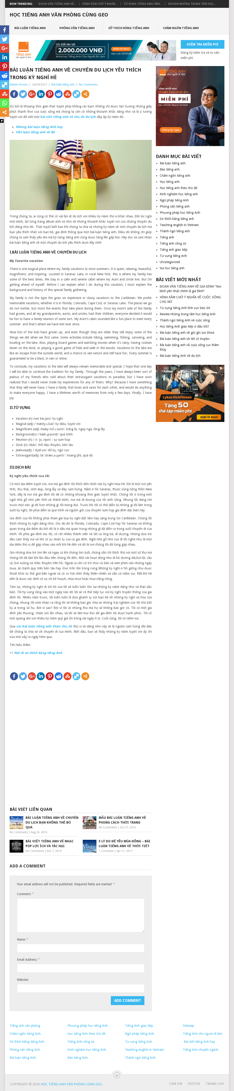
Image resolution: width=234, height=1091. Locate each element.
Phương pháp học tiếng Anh (180, 212)
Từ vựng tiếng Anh (173, 256)
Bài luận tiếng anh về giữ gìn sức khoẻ (187, 332)
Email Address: (28, 959)
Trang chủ (215, 1084)
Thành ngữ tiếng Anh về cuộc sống (185, 320)
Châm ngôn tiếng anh (181, 28)
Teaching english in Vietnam (179, 225)
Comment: (25, 894)
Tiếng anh (167, 237)
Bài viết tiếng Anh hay (199, 1041)
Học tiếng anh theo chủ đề (178, 188)
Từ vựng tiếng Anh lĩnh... (143, 3)
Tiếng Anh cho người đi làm (202, 1033)
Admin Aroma (19, 84)
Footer (194, 1084)
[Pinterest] (50, 94)
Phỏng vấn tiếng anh (77, 28)
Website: (23, 980)
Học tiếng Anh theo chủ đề (86, 1033)
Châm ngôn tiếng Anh (25, 1033)
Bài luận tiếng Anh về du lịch (180, 355)
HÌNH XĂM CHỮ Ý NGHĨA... (99, 3)
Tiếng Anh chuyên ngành (200, 1049)
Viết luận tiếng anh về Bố (35, 132)
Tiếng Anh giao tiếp (139, 1025)
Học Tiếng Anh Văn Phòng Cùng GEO (59, 14)
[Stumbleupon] (68, 94)
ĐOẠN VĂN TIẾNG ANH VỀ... (57, 3)
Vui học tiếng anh (172, 268)
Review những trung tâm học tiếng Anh (187, 314)
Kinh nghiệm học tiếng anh (179, 194)
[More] (85, 94)
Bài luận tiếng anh (30, 28)
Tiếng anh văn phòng (25, 1025)
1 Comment (106, 851)
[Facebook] (14, 94)
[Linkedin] (41, 94)
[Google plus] (32, 94)
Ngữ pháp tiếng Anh (174, 200)
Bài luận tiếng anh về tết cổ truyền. (185, 339)
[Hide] (2, 121)
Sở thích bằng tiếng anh (128, 28)
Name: (22, 939)
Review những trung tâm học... (192, 3)
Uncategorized (170, 262)
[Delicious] (76, 94)
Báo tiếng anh (170, 169)
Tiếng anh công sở (173, 243)
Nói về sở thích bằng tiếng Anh (38, 653)
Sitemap (188, 1025)
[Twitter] (23, 94)
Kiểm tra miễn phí (202, 44)
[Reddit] (59, 94)
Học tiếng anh (170, 182)
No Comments (88, 84)
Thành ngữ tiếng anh (175, 231)
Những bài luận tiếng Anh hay (39, 127)
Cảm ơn (175, 1084)
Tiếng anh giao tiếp (173, 249)
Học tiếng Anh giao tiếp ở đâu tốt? (184, 326)
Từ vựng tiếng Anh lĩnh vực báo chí (185, 308)
